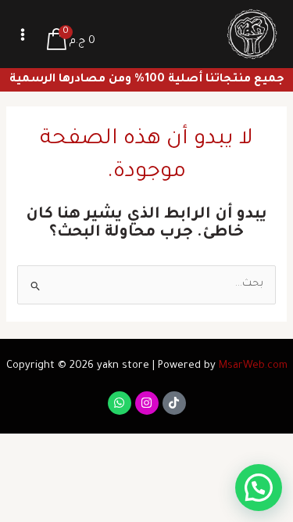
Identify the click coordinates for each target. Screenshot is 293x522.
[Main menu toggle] (23, 34)
